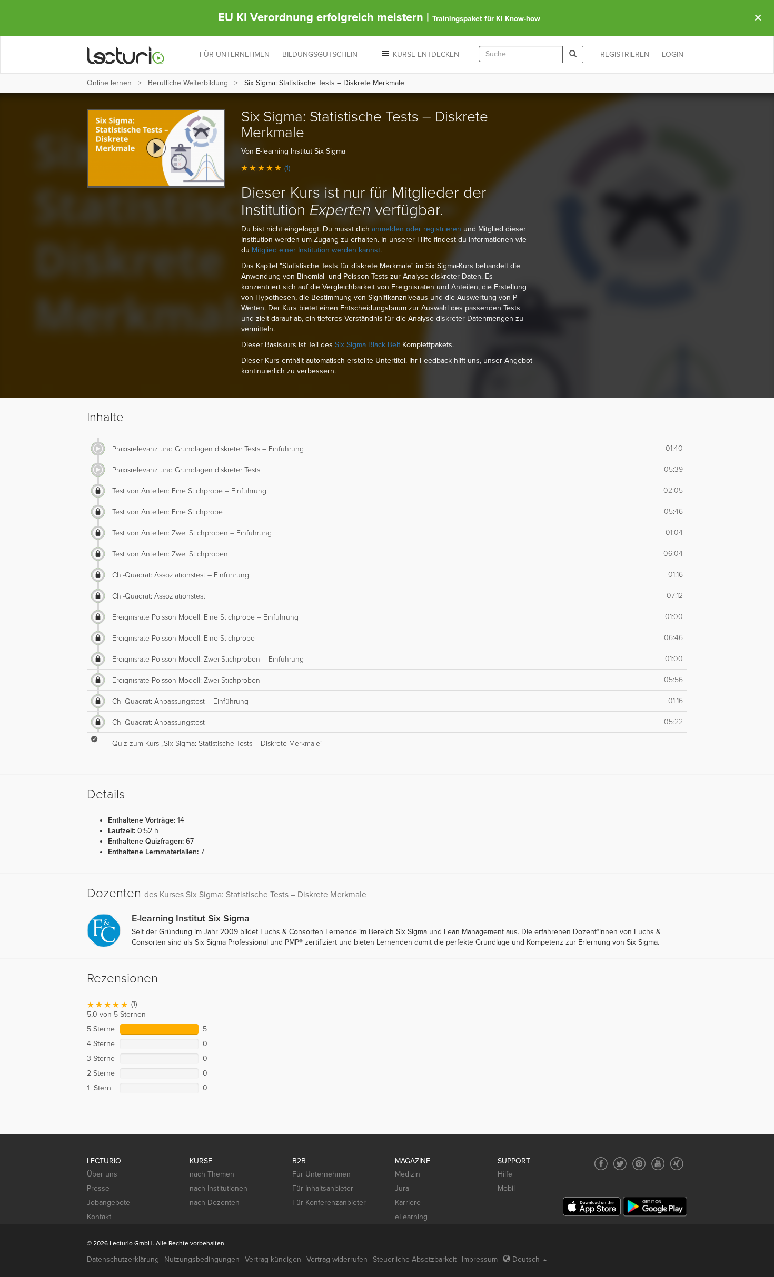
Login (672, 54)
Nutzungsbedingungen (202, 1259)
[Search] (572, 54)
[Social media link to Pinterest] (639, 1163)
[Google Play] (655, 1206)
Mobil (506, 1188)
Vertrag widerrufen (337, 1259)
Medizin (407, 1174)
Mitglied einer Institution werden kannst (316, 250)
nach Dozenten (215, 1202)
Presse (98, 1188)
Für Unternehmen (321, 1174)
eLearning (411, 1216)
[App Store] (592, 1207)
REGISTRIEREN (624, 54)
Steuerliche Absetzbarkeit (415, 1259)
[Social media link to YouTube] (657, 1163)
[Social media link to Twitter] (620, 1163)
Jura (402, 1188)
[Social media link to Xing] (676, 1163)
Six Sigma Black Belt (367, 344)
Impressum (480, 1259)
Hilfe (505, 1174)
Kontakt (99, 1216)
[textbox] (521, 54)
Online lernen (109, 82)
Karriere (408, 1202)
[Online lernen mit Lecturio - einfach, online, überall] (126, 54)
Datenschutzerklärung (123, 1259)
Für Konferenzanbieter (329, 1202)
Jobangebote (108, 1202)
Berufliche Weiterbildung (188, 82)
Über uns (102, 1174)
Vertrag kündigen (273, 1259)
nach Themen (212, 1174)
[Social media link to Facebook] (601, 1163)
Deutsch (526, 1259)
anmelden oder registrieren (416, 229)
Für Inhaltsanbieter (322, 1188)
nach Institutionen (218, 1188)
